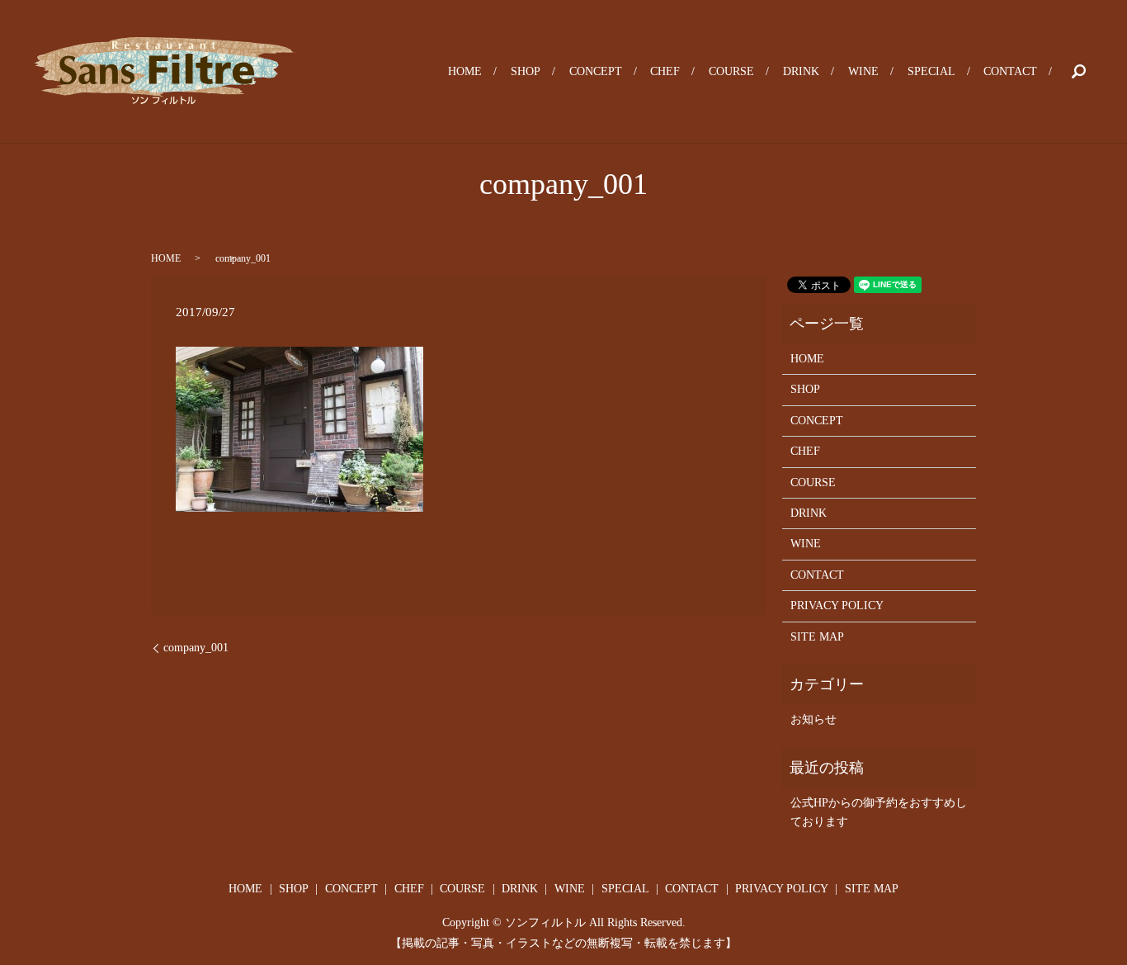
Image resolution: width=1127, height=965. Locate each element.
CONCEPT (595, 71)
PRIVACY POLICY (837, 605)
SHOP (525, 71)
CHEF (665, 71)
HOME (465, 71)
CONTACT (1010, 71)
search (1078, 71)
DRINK (801, 71)
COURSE (731, 71)
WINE (863, 71)
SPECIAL (931, 71)
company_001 (196, 647)
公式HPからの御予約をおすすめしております (878, 812)
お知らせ (813, 719)
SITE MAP (817, 637)
